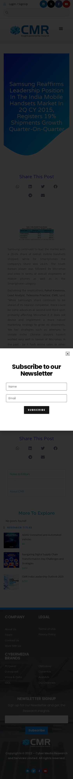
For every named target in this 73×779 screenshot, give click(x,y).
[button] (67, 353)
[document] (36, 389)
